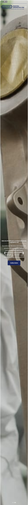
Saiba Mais (14, 260)
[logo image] (12, 7)
